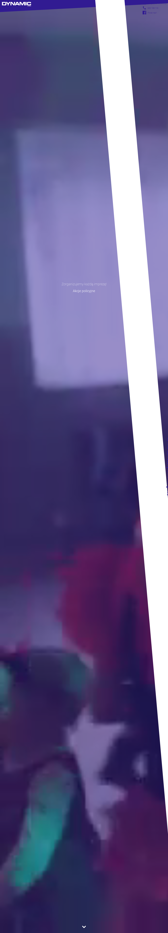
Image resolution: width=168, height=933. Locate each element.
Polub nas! (152, 13)
